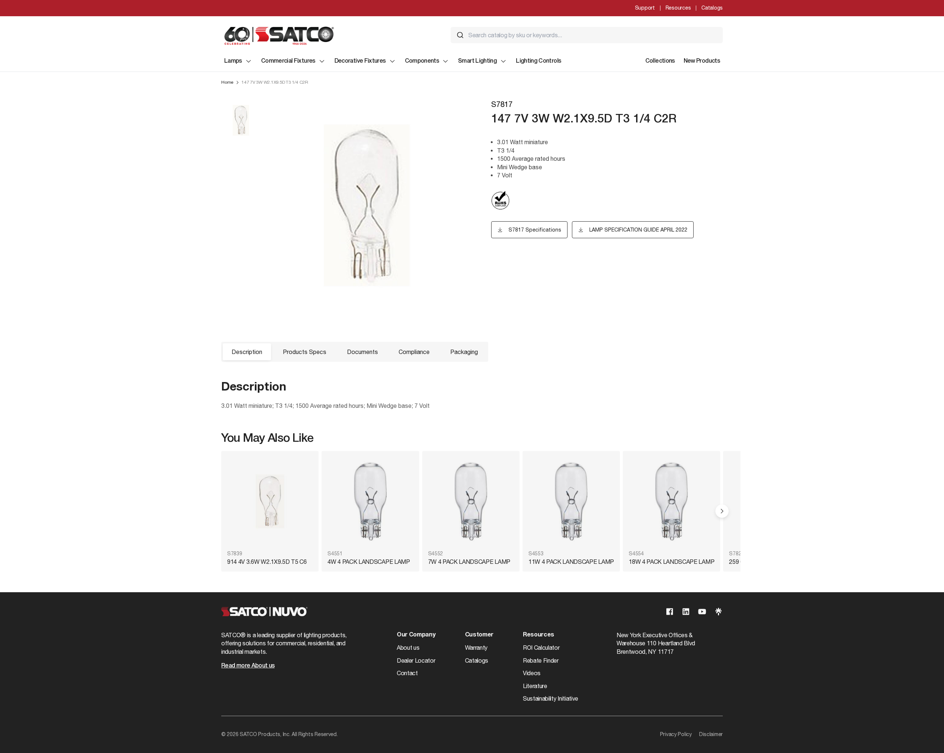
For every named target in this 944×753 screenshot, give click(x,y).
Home (227, 82)
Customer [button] (479, 635)
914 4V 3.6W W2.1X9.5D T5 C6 (266, 561)
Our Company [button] (416, 635)
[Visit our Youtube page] (702, 611)
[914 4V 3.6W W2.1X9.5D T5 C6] (270, 501)
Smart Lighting (477, 61)
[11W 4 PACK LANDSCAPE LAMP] (571, 501)
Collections (660, 61)
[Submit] (460, 35)
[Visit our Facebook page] (669, 611)
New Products (702, 61)
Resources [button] (538, 635)
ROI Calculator (541, 647)
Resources (678, 8)
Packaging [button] (464, 351)
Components (422, 61)
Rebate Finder (541, 660)
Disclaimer (711, 734)
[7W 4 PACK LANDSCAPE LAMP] (471, 501)
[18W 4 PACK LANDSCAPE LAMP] (671, 501)
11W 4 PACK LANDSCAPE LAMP (571, 561)
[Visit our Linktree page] (718, 611)
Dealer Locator (416, 660)
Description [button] (247, 351)
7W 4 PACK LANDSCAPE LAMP (469, 561)
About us (408, 647)
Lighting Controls (538, 61)
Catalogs (712, 8)
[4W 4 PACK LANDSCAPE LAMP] (370, 501)
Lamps (233, 61)
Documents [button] (362, 351)
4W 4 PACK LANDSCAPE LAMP (368, 561)
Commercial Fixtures (288, 61)
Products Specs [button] (304, 351)
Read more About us (247, 666)
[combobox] (587, 35)
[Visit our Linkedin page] (685, 611)
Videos (532, 673)
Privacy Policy (676, 734)
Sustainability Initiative (550, 698)
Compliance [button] (414, 351)
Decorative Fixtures (360, 61)
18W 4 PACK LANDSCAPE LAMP (671, 561)
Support (645, 8)
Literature (535, 686)
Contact (407, 673)
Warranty (476, 647)
